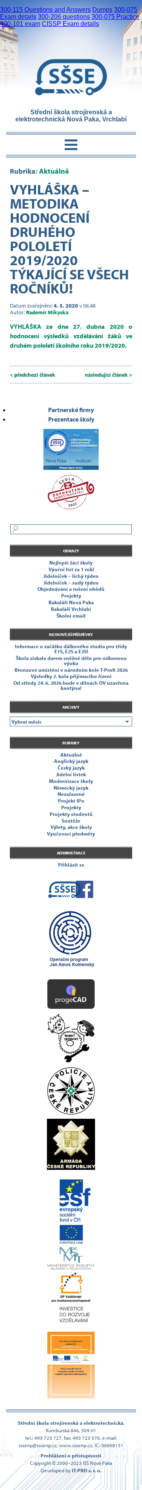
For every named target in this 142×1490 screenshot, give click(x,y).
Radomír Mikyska (47, 312)
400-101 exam (20, 23)
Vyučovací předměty (71, 833)
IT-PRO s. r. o (86, 1470)
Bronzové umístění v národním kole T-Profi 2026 (71, 670)
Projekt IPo (71, 800)
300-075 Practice (115, 16)
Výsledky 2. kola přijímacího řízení (71, 676)
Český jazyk (71, 767)
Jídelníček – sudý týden (71, 582)
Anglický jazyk (71, 761)
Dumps (102, 9)
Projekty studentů (71, 814)
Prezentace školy (71, 419)
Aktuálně (54, 171)
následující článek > (108, 374)
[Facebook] (71, 891)
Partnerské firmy (71, 410)
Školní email (71, 615)
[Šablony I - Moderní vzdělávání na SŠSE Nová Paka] (71, 942)
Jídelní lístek (71, 774)
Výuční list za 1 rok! (71, 569)
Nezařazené (71, 794)
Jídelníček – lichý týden (71, 576)
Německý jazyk (71, 787)
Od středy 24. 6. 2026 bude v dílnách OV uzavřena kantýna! (71, 685)
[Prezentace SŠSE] (71, 446)
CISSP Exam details (70, 23)
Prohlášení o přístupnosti (71, 1455)
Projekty (71, 595)
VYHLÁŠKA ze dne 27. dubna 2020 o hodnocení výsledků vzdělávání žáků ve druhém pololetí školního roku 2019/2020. (71, 336)
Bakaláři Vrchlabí (71, 609)
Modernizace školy (71, 781)
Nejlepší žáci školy (71, 562)
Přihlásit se (71, 864)
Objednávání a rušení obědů (71, 589)
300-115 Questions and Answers (45, 9)
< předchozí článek (32, 374)
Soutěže (71, 820)
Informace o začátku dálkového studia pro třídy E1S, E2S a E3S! (71, 648)
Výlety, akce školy (71, 827)
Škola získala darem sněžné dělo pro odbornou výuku (71, 660)
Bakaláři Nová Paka (71, 602)
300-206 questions (64, 16)
